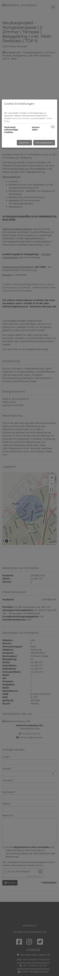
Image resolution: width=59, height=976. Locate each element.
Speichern (24, 142)
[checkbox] (53, 126)
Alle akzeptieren (44, 142)
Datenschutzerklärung (22, 118)
